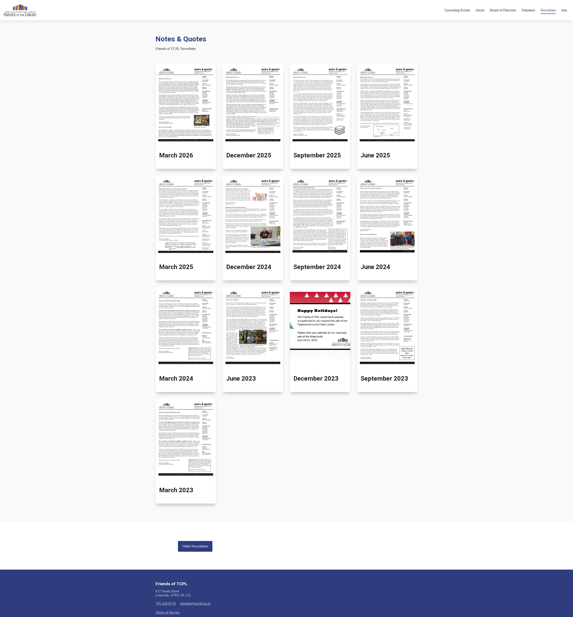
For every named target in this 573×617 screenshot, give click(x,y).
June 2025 (375, 155)
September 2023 (384, 378)
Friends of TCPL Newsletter (176, 49)
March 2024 (176, 378)
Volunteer (528, 10)
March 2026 (176, 155)
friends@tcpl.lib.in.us (195, 603)
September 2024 (317, 267)
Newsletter (548, 10)
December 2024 (248, 267)
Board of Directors (503, 10)
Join (564, 10)
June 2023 (241, 378)
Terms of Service (168, 612)
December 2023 (315, 378)
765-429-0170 (166, 603)
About (479, 10)
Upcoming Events (457, 10)
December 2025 (248, 155)
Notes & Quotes (181, 39)
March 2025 (176, 267)
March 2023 (176, 490)
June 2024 (375, 267)
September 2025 (317, 155)
